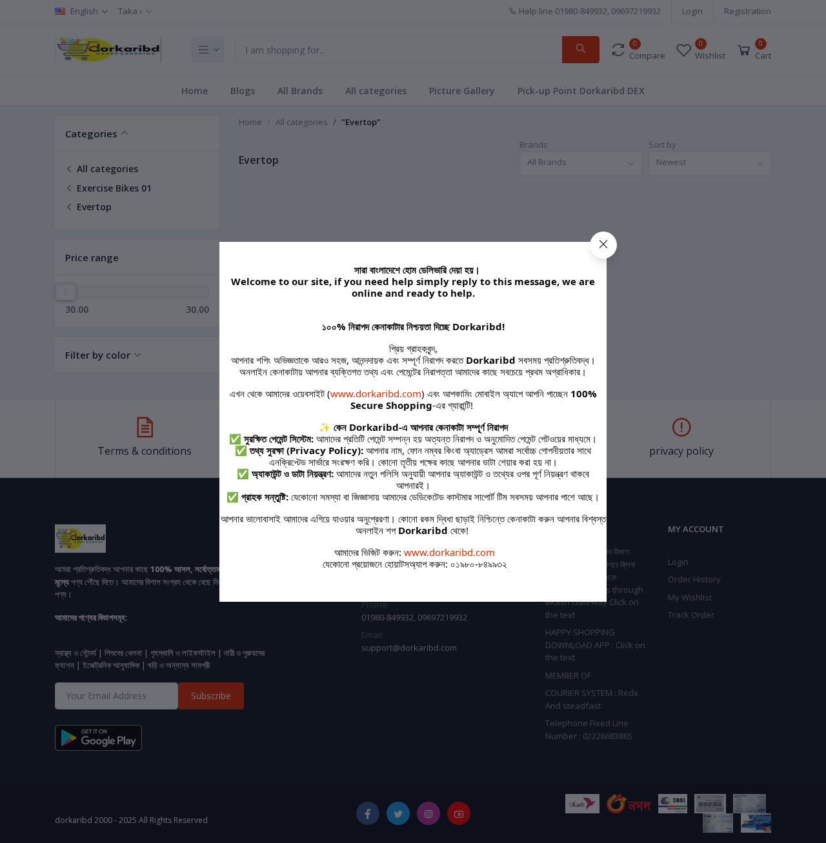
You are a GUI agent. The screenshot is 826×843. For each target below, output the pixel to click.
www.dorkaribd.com (375, 393)
